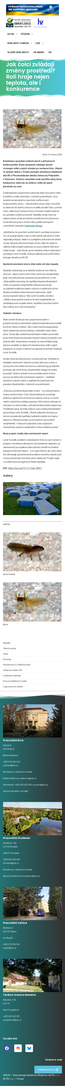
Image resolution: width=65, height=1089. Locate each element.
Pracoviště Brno (13, 740)
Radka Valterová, (11, 778)
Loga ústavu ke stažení (13, 686)
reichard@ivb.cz (10, 765)
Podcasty (7, 659)
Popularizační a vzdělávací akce (17, 665)
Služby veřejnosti (18, 52)
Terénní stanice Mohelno (19, 995)
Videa (5, 654)
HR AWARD (38, 52)
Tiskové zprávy (9, 648)
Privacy (20, 1079)
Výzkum (25, 34)
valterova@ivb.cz (28, 778)
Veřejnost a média (18, 43)
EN (50, 52)
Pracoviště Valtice (15, 923)
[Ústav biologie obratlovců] (18, 23)
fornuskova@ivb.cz (30, 876)
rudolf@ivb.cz (9, 948)
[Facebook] (7, 1048)
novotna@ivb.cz (40, 785)
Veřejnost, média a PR (12, 670)
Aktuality (6, 643)
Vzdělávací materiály (12, 675)
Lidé (38, 43)
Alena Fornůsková (11, 876)
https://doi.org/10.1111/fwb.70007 (25, 468)
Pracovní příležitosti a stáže (15, 681)
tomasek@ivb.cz (11, 863)
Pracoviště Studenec (16, 838)
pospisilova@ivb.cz (12, 1020)
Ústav (10, 34)
